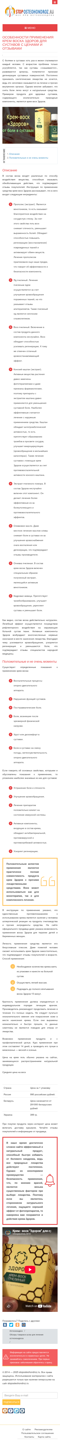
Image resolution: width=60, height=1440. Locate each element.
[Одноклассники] (17, 1325)
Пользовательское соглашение (37, 1433)
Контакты (29, 1436)
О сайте (26, 1429)
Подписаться (11, 1402)
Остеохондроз (16, 1330)
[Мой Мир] (24, 1325)
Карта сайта (44, 1436)
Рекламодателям (43, 1429)
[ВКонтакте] (5, 1325)
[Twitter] (11, 1325)
